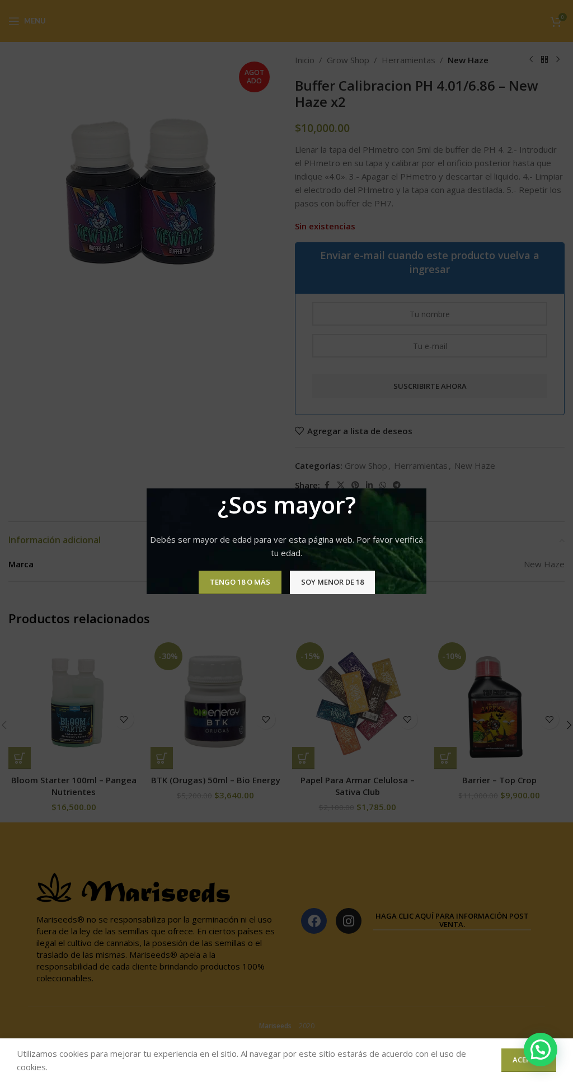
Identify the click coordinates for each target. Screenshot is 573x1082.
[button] (540, 1049)
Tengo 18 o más (240, 582)
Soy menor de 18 (332, 582)
